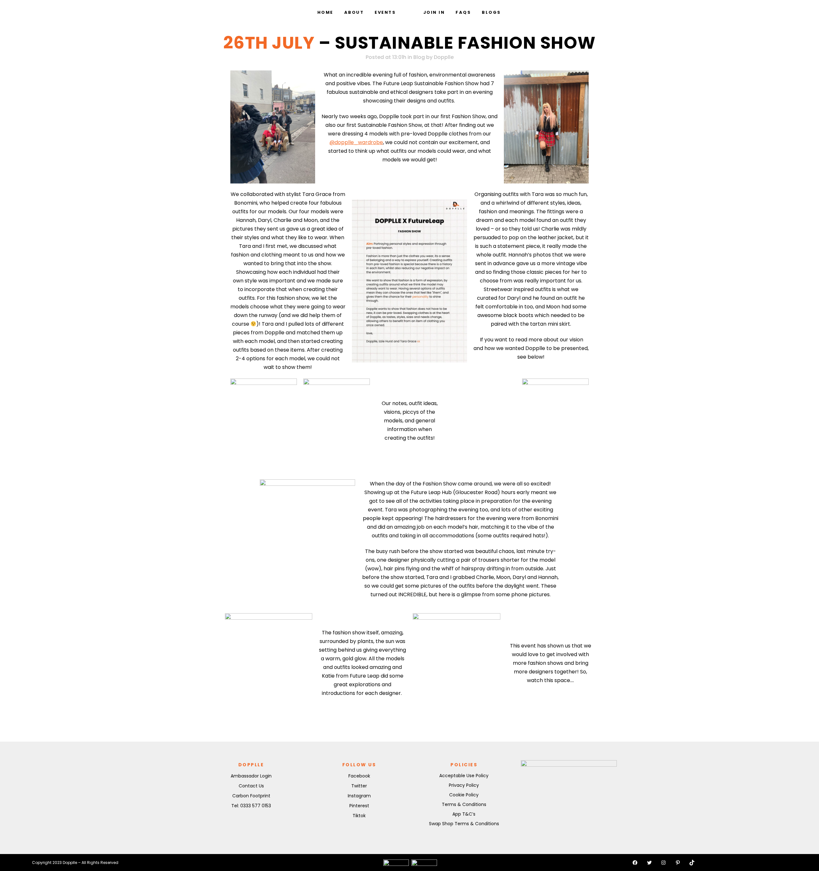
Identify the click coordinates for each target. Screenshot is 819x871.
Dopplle (444, 57)
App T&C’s (463, 814)
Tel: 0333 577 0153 (251, 805)
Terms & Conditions (464, 804)
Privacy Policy (464, 785)
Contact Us (251, 786)
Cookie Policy (464, 795)
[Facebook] (635, 863)
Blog (419, 57)
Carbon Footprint (251, 796)
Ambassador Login (251, 776)
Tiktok (359, 815)
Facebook (359, 776)
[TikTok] (692, 863)
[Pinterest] (678, 863)
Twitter (359, 786)
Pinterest (359, 805)
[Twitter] (649, 863)
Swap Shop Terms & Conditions (464, 823)
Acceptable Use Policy (464, 775)
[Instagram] (663, 863)
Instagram (359, 796)
